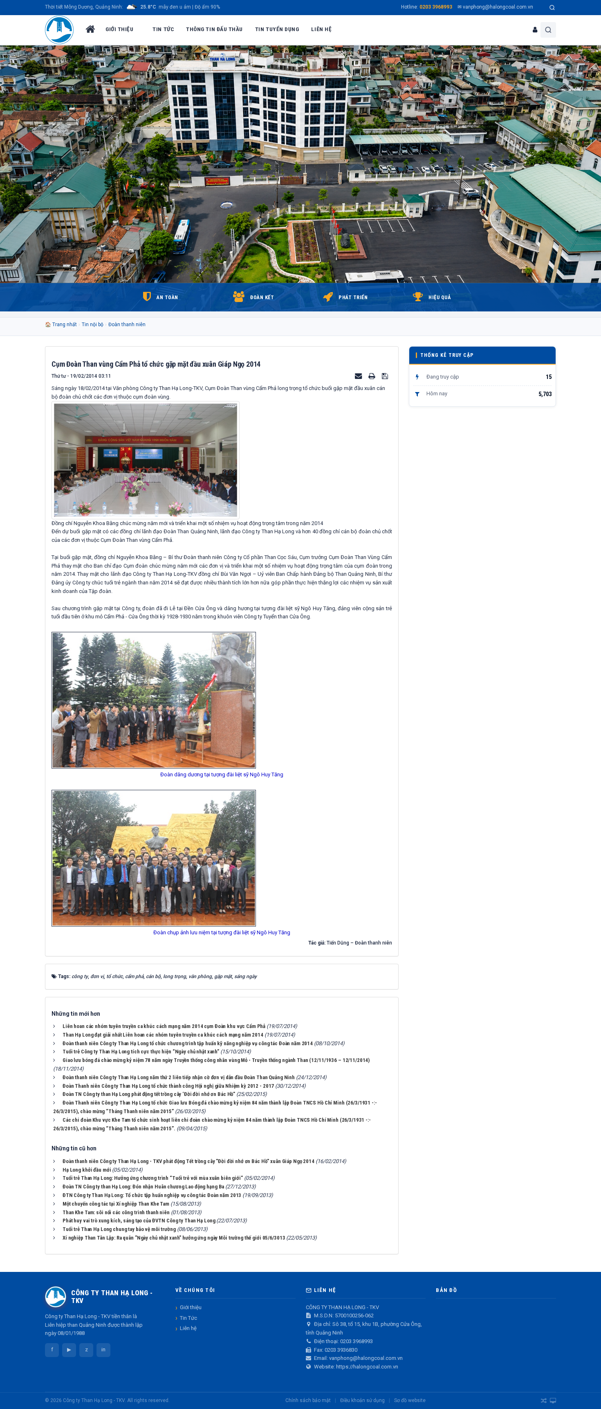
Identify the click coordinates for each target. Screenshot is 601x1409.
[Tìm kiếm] (552, 7)
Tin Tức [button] (163, 29)
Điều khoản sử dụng (362, 1400)
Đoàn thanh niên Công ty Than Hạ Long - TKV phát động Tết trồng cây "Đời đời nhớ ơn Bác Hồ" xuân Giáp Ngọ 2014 (188, 1161)
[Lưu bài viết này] (386, 376)
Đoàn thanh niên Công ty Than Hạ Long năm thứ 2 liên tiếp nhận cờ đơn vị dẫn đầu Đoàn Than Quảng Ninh (179, 1077)
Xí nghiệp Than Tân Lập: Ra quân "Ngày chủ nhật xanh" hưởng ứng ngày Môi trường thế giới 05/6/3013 (174, 1238)
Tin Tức (188, 1318)
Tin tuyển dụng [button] (277, 29)
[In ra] (372, 376)
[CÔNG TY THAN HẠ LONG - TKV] (59, 30)
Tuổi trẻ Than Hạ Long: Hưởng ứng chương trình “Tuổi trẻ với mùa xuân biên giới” (153, 1178)
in (103, 1349)
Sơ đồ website (410, 1400)
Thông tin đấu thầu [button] (214, 29)
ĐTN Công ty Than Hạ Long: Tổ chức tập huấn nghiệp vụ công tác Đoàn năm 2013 (152, 1195)
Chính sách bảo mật (308, 1400)
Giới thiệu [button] (119, 29)
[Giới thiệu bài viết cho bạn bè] (359, 376)
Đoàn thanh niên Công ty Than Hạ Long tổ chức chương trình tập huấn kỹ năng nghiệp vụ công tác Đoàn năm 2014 (188, 1043)
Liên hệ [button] (321, 29)
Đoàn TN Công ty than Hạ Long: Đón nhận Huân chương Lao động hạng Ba (143, 1187)
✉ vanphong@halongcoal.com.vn (495, 7)
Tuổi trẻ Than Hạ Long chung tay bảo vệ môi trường (119, 1229)
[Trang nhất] (89, 30)
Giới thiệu (191, 1307)
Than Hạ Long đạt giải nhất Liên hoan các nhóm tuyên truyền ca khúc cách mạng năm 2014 (163, 1035)
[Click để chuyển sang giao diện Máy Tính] (553, 1401)
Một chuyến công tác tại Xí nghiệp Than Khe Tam (116, 1204)
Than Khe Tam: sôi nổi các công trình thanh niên (116, 1212)
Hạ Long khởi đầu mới (87, 1170)
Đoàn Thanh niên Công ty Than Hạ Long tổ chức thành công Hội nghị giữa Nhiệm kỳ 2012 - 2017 (168, 1086)
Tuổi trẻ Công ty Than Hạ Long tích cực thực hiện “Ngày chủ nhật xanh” (141, 1051)
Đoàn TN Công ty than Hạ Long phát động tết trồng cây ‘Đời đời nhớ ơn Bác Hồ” (149, 1094)
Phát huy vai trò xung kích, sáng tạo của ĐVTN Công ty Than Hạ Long (139, 1220)
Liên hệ (188, 1328)
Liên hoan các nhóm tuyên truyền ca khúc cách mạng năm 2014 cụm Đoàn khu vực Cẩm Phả (164, 1026)
